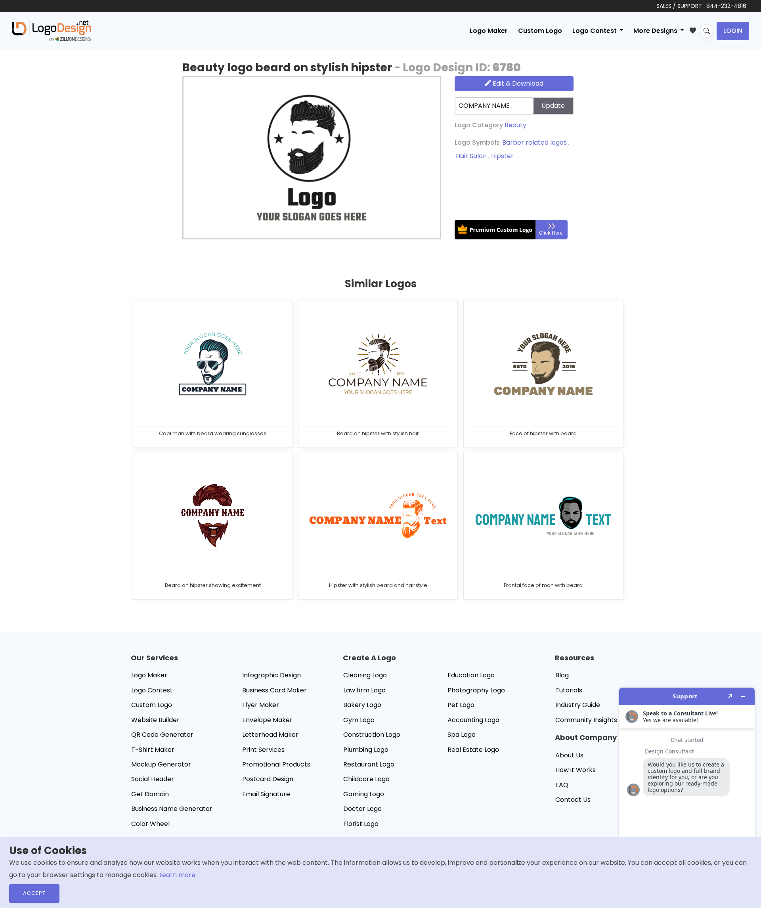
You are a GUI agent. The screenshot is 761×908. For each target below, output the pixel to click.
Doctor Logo (362, 808)
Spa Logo (461, 734)
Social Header (152, 779)
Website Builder (155, 719)
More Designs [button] (656, 30)
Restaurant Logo (368, 764)
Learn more (177, 874)
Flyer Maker (260, 704)
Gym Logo (359, 719)
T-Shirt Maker (152, 749)
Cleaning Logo (365, 675)
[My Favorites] (694, 28)
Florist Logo (361, 823)
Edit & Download (517, 83)
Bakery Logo (362, 704)
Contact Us (573, 799)
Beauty (515, 125)
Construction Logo (371, 734)
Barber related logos (534, 142)
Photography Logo (476, 690)
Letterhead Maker (270, 734)
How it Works (575, 769)
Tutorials (568, 690)
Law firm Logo (364, 690)
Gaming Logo (363, 794)
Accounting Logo (473, 719)
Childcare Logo (366, 779)
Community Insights (586, 719)
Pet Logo (460, 704)
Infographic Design (271, 675)
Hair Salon (471, 156)
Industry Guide (577, 704)
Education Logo (471, 675)
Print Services (263, 749)
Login (732, 30)
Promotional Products (276, 764)
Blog (562, 675)
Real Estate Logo (473, 749)
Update (553, 105)
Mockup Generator (161, 764)
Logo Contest (152, 690)
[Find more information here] (687, 794)
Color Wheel (150, 823)
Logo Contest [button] (595, 30)
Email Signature (266, 794)
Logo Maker (489, 30)
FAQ (561, 784)
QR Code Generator (162, 734)
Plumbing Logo (365, 749)
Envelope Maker (267, 719)
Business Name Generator (171, 808)
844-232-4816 (726, 6)
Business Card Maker (274, 690)
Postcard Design (267, 779)
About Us (569, 755)
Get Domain (150, 794)
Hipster (502, 156)
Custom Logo (540, 30)
